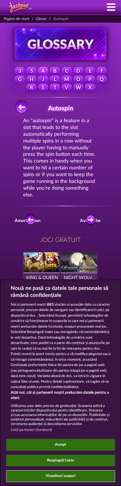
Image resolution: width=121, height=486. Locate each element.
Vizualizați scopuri (60, 476)
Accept (60, 444)
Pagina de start (16, 19)
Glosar (41, 19)
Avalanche (92, 220)
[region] (60, 382)
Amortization (29, 220)
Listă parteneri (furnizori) (31, 430)
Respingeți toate (60, 460)
